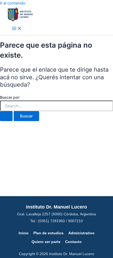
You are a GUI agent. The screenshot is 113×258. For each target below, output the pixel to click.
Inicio (24, 233)
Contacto (73, 242)
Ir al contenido (12, 3)
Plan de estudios (48, 233)
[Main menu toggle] (16, 29)
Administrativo (81, 233)
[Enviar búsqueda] (6, 116)
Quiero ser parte (46, 242)
